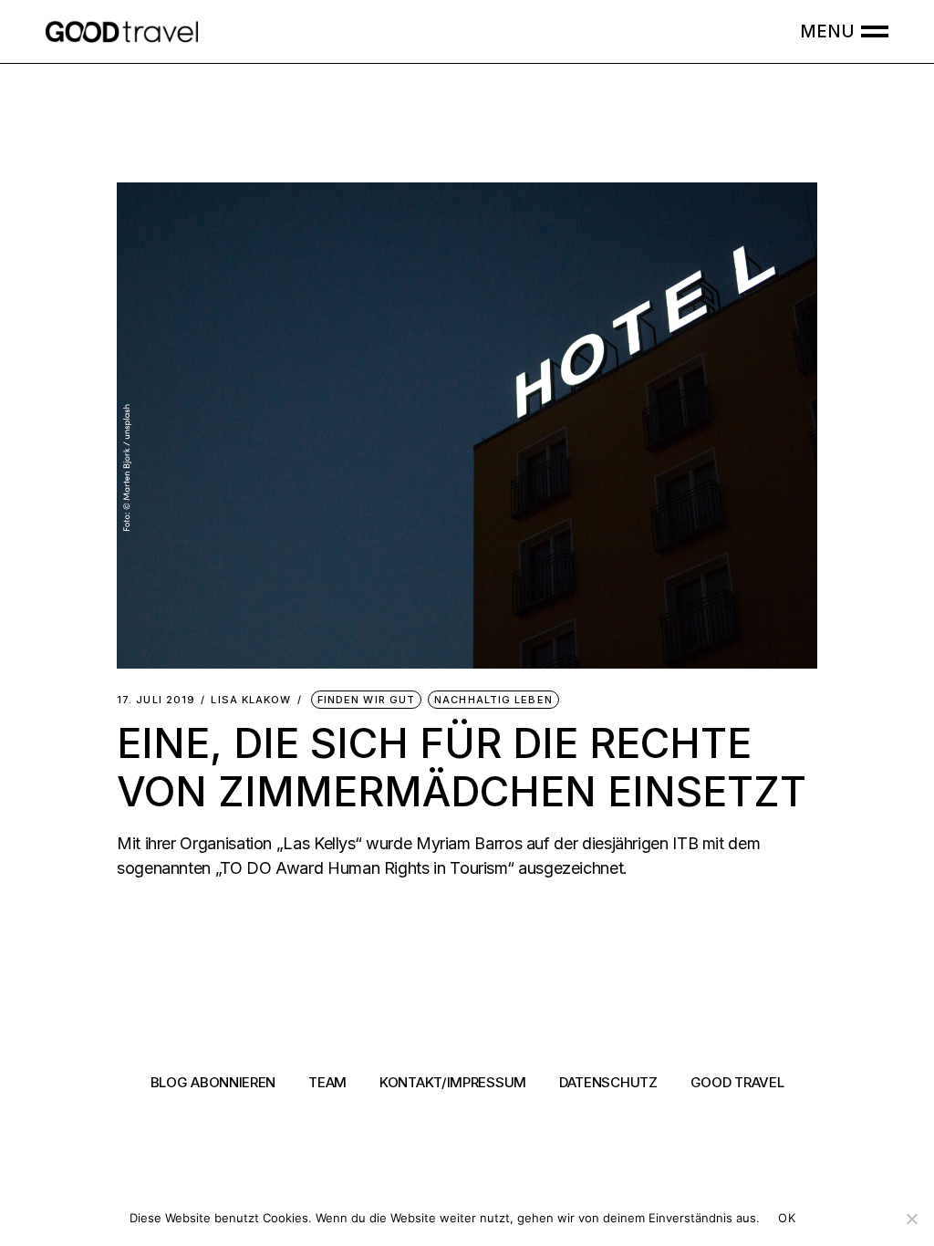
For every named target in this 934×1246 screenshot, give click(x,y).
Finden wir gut (366, 699)
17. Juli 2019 (156, 700)
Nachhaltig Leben (493, 699)
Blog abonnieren (213, 1082)
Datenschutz (608, 1082)
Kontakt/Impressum (452, 1082)
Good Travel (737, 1082)
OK (786, 1217)
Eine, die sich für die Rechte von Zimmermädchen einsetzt (461, 766)
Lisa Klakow (251, 700)
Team (327, 1082)
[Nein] (911, 1219)
